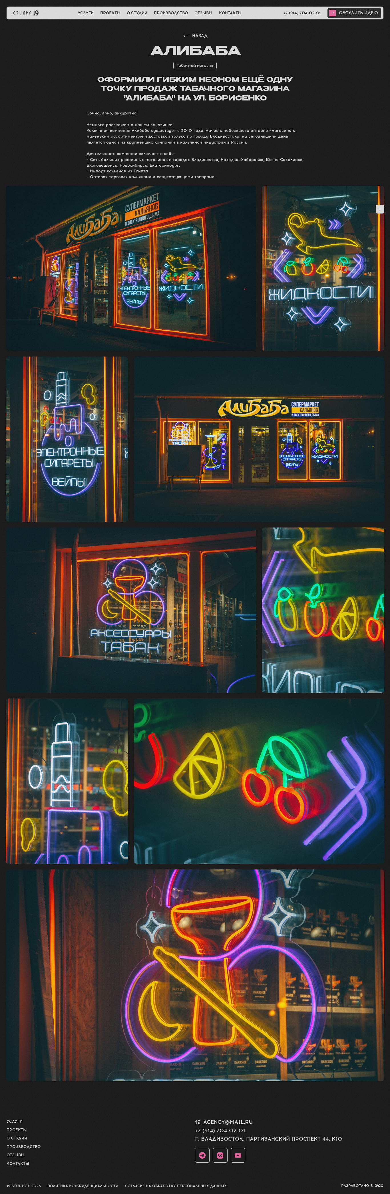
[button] (354, 13)
